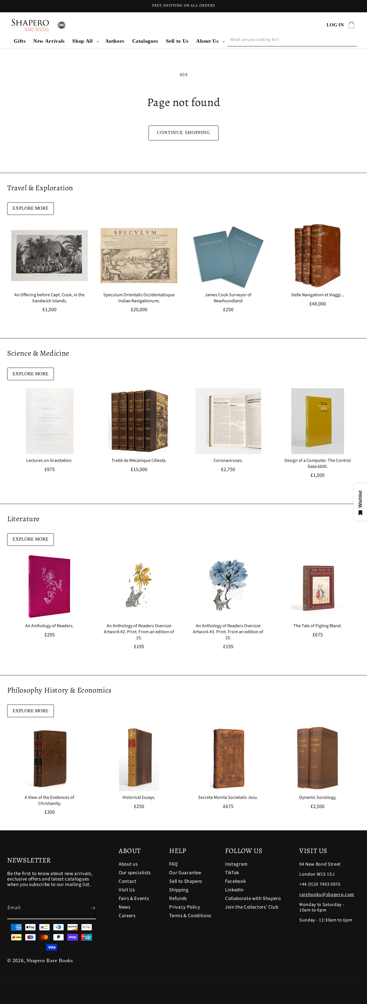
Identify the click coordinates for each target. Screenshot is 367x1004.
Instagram (236, 865)
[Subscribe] (88, 908)
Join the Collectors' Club (251, 907)
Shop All (82, 41)
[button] (85, 41)
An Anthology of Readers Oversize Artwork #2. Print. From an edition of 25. (139, 632)
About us (128, 865)
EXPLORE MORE (30, 208)
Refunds (178, 898)
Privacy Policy (184, 907)
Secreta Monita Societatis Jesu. (228, 798)
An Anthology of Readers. (49, 626)
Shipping (178, 890)
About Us (207, 41)
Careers (127, 915)
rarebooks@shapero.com (326, 894)
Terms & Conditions (190, 915)
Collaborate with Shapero (253, 898)
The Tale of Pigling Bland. (317, 626)
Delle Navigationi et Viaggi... (317, 295)
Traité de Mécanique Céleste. (138, 461)
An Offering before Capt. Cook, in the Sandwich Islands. (49, 298)
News (124, 907)
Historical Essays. (138, 798)
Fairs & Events (134, 898)
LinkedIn (234, 890)
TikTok (232, 872)
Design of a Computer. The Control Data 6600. (317, 464)
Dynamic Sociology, (317, 798)
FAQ (173, 865)
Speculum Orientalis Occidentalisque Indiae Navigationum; (139, 298)
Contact (127, 881)
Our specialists (135, 872)
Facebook (235, 881)
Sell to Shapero (185, 881)
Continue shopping (183, 132)
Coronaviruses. (228, 461)
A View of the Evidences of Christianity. (49, 801)
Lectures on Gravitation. (49, 461)
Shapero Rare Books (49, 960)
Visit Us (127, 890)
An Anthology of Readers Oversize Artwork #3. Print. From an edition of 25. (228, 632)
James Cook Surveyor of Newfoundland (228, 298)
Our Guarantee (185, 872)
